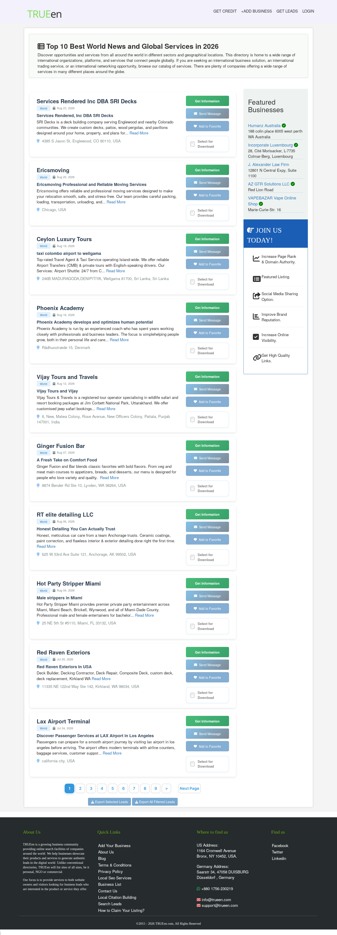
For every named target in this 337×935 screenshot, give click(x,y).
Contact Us (107, 891)
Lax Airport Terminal (63, 721)
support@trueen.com (220, 905)
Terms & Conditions (115, 865)
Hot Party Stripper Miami (69, 583)
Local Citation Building (117, 897)
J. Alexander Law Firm (268, 164)
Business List (109, 884)
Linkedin (279, 858)
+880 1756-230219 (216, 888)
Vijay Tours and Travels (67, 377)
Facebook (280, 845)
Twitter (277, 852)
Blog (102, 858)
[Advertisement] (272, 447)
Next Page (189, 788)
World (43, 108)
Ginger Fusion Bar (61, 446)
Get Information (207, 101)
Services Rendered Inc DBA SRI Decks (87, 101)
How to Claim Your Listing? (121, 910)
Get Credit (225, 11)
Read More (139, 133)
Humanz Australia (265, 125)
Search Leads (110, 903)
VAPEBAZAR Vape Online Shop (272, 201)
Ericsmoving (53, 170)
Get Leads (287, 11)
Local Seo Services (115, 877)
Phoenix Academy (60, 308)
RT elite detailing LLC (65, 514)
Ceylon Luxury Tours (64, 239)
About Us (106, 852)
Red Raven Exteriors (63, 652)
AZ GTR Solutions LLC (269, 184)
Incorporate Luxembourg (271, 145)
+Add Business (256, 11)
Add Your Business (114, 845)
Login (308, 11)
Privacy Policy (110, 871)
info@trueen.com (216, 899)
